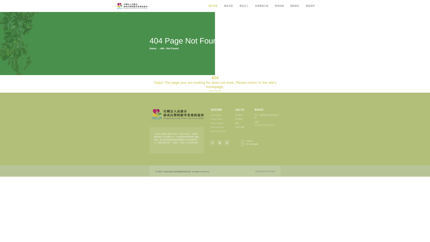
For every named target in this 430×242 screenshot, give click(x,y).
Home (153, 48)
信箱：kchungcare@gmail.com (265, 123)
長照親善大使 (261, 6)
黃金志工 (243, 6)
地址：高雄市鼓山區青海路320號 (267, 116)
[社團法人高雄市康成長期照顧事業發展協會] (132, 6)
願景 (237, 123)
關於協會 (213, 6)
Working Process (217, 127)
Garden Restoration (218, 131)
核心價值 (238, 119)
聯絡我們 (310, 6)
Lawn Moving (216, 115)
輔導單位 (294, 6)
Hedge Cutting (216, 119)
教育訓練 (279, 6)
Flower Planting (217, 123)
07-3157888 (252, 144)
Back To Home (215, 91)
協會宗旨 (238, 115)
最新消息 (228, 6)
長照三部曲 (239, 127)
